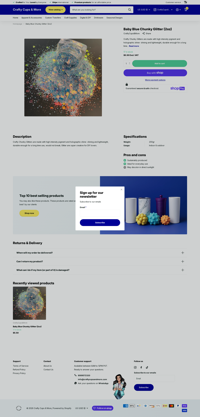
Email (83, 207)
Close (121, 189)
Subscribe (100, 222)
